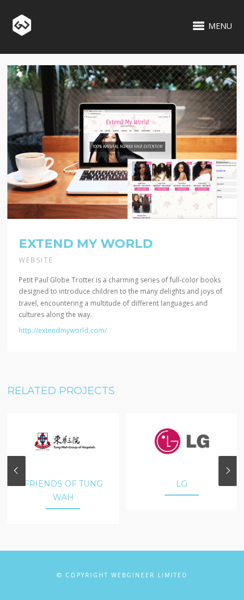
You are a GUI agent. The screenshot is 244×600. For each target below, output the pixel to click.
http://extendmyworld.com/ (63, 330)
